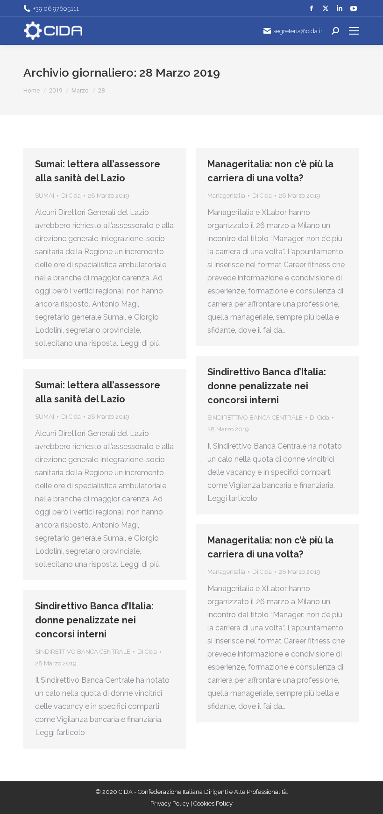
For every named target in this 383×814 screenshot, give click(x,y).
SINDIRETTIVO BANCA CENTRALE (255, 417)
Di (71, 195)
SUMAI (44, 195)
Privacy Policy (170, 803)
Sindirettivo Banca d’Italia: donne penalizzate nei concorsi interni (266, 386)
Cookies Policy (213, 803)
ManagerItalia (226, 195)
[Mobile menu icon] (354, 30)
